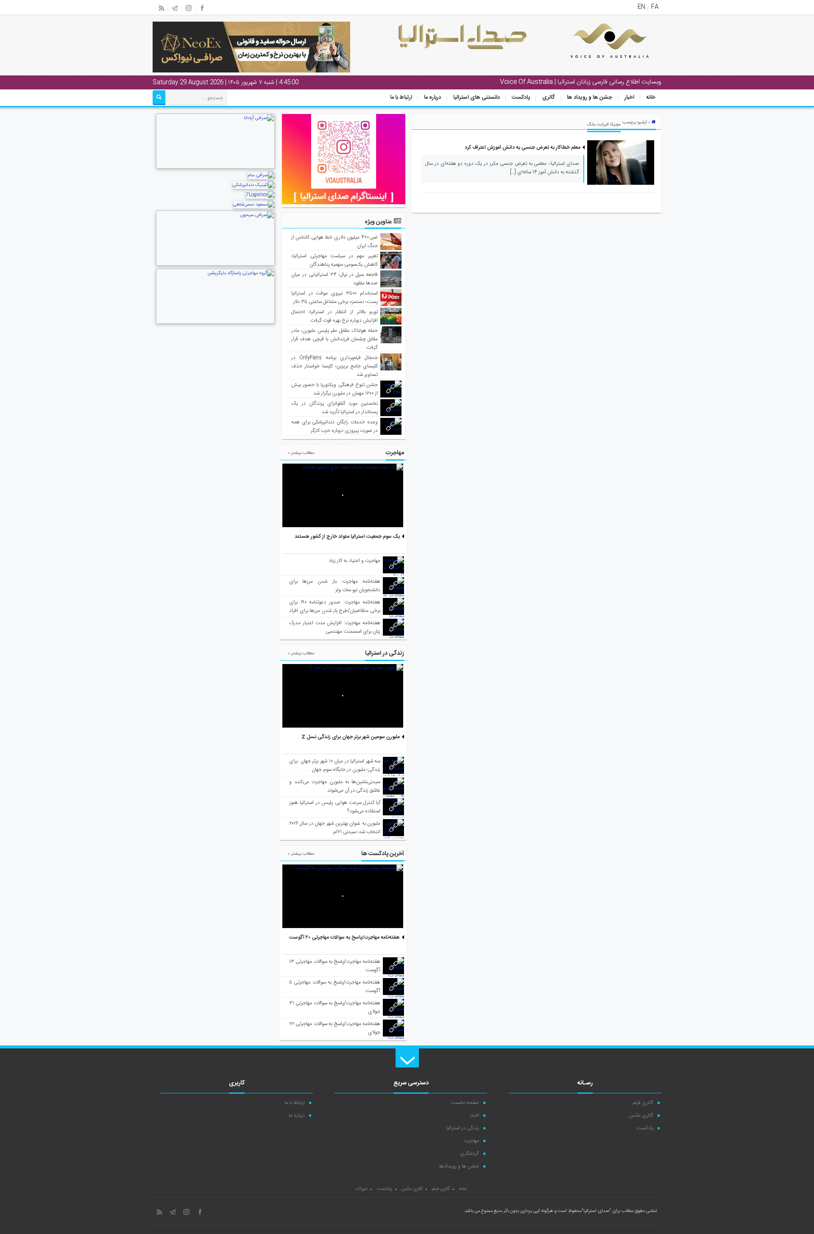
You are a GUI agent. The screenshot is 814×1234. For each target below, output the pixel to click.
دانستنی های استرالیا (476, 97)
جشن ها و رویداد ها (589, 97)
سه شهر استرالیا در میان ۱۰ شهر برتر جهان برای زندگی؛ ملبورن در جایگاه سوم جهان (334, 765)
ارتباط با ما (401, 97)
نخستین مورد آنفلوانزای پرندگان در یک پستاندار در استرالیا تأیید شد (334, 407)
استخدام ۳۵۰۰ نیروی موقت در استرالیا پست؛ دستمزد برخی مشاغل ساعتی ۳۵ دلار (334, 297)
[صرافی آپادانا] (215, 168)
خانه (650, 97)
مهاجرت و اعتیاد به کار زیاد (354, 560)
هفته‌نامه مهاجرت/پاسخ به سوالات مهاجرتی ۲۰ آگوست (344, 937)
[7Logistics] (260, 195)
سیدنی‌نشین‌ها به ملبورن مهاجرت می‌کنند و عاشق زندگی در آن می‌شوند (334, 786)
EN (641, 7)
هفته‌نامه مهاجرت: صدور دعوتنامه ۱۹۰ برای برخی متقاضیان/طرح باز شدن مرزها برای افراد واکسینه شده (334, 610)
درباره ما (432, 97)
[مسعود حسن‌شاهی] (254, 204)
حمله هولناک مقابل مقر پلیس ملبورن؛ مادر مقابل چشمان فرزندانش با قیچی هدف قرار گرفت (334, 339)
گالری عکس (641, 1115)
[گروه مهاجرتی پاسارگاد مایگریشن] (215, 323)
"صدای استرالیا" (596, 1211)
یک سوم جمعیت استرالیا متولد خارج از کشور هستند (347, 536)
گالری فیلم (643, 1102)
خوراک (361, 1189)
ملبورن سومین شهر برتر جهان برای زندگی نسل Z (350, 737)
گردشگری (469, 1153)
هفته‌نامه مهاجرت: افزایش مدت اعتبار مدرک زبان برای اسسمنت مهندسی (334, 627)
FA (654, 7)
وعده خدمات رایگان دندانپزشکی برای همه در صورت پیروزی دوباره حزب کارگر (334, 426)
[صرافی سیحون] (215, 265)
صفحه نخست (465, 1102)
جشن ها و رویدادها (459, 1166)
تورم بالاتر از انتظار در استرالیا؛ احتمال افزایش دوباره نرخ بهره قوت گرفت (334, 316)
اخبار (629, 97)
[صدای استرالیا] (597, 64)
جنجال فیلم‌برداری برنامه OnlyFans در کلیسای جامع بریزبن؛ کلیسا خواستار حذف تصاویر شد (334, 366)
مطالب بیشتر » (301, 453)
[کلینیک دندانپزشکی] (254, 185)
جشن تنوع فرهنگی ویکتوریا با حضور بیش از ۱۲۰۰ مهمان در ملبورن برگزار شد (334, 389)
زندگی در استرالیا (462, 1128)
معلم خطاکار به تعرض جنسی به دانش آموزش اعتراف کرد (522, 147)
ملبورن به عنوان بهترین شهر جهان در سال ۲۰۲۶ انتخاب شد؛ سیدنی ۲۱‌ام (334, 827)
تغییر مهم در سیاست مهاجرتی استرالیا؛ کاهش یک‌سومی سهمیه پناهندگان (334, 260)
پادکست (521, 97)
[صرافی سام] (261, 175)
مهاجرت (471, 1141)
